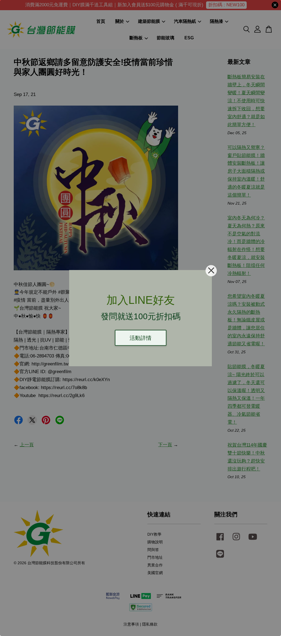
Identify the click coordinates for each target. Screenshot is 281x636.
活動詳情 (140, 338)
